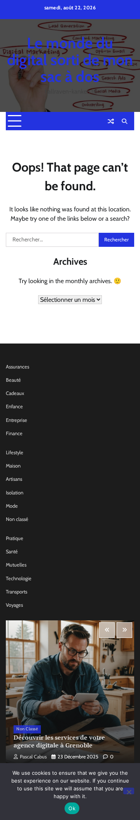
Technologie (19, 578)
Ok (71, 808)
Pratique (14, 538)
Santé (12, 551)
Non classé (17, 519)
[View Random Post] (111, 121)
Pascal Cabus (33, 757)
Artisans (14, 479)
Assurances (17, 367)
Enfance (14, 406)
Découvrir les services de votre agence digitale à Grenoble (59, 741)
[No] (128, 791)
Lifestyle (14, 452)
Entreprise (16, 420)
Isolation (14, 493)
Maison (13, 466)
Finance (14, 433)
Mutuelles (16, 565)
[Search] (124, 121)
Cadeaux (15, 393)
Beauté (13, 380)
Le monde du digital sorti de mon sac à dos (70, 60)
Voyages (14, 605)
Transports (16, 592)
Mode (12, 506)
